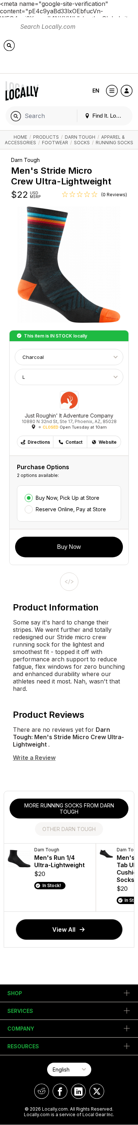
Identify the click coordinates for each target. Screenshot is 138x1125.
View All (63, 929)
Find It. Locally (109, 115)
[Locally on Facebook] (60, 1091)
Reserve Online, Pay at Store (71, 509)
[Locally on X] (96, 1091)
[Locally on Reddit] (41, 1091)
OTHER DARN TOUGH (69, 829)
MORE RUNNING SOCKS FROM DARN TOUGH (69, 808)
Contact (74, 442)
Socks (82, 142)
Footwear (55, 142)
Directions (39, 442)
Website (108, 442)
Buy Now (69, 547)
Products (46, 137)
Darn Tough (80, 137)
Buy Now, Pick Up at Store (67, 498)
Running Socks (114, 142)
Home (20, 137)
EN (95, 90)
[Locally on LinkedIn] (78, 1091)
